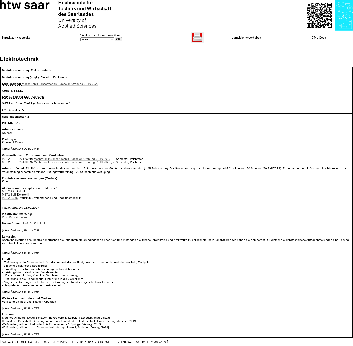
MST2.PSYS (10, 197)
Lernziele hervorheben (246, 37)
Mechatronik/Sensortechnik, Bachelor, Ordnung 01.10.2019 (72, 158)
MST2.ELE (9, 194)
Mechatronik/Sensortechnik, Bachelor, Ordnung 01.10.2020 (60, 83)
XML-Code (319, 37)
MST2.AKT (9, 191)
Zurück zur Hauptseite (16, 37)
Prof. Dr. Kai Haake (14, 217)
